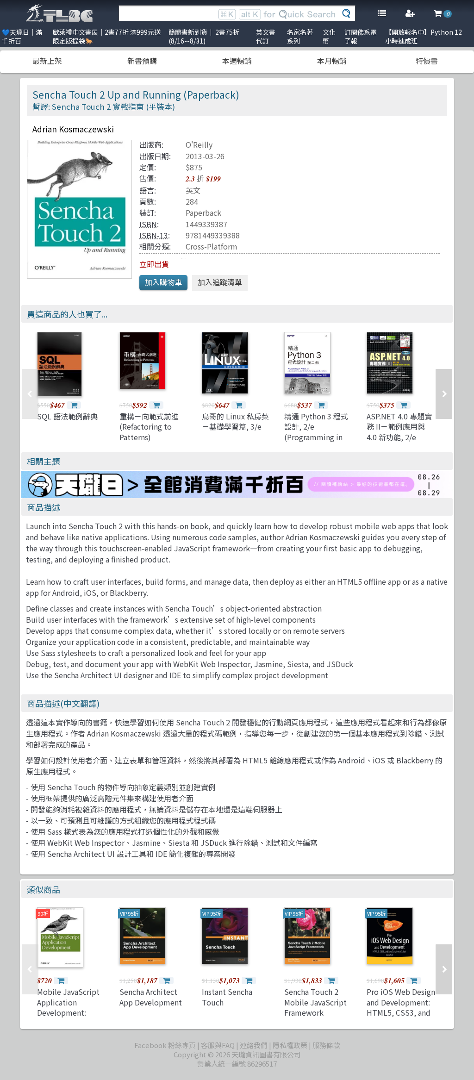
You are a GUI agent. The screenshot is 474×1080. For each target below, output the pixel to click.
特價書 (427, 60)
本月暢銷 (332, 60)
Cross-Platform (211, 246)
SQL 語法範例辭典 (67, 416)
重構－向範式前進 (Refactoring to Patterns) (149, 427)
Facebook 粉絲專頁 (165, 1045)
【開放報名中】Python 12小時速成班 (423, 36)
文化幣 (329, 36)
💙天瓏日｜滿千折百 (22, 36)
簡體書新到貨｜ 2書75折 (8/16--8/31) (203, 36)
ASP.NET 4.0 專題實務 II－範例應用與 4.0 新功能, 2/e (399, 427)
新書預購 (142, 60)
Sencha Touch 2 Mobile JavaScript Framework (315, 1002)
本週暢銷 (237, 60)
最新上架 (47, 60)
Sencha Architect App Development (150, 996)
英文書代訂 (265, 36)
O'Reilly (199, 144)
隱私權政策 (290, 1045)
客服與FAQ (218, 1045)
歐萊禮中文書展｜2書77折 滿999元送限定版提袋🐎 (107, 36)
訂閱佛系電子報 (360, 36)
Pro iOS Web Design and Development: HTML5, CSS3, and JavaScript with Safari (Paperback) (401, 1012)
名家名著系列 (300, 36)
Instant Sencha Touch (227, 996)
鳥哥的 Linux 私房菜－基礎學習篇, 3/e (235, 421)
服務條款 (326, 1045)
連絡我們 (254, 1045)
